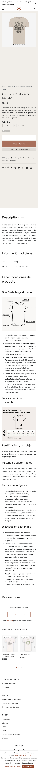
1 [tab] (16, 667)
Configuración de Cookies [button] (12, 766)
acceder (10, 621)
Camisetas (12, 160)
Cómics (4, 727)
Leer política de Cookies (23, 755)
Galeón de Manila (12, 87)
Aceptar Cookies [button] (28, 766)
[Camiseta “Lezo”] (28, 644)
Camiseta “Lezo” (25, 654)
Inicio (3, 87)
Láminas (5, 723)
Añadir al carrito (19, 144)
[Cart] (35, 9)
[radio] (3, 125)
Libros (4, 730)
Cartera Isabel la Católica (11, 734)
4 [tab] (21, 667)
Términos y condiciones (10, 707)
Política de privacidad (10, 703)
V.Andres (5, 738)
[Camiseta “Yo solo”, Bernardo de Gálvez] (10, 644)
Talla (4, 122)
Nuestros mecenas (8, 684)
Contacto (5, 687)
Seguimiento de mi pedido (11, 699)
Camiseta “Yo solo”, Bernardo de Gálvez (9, 655)
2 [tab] (18, 667)
